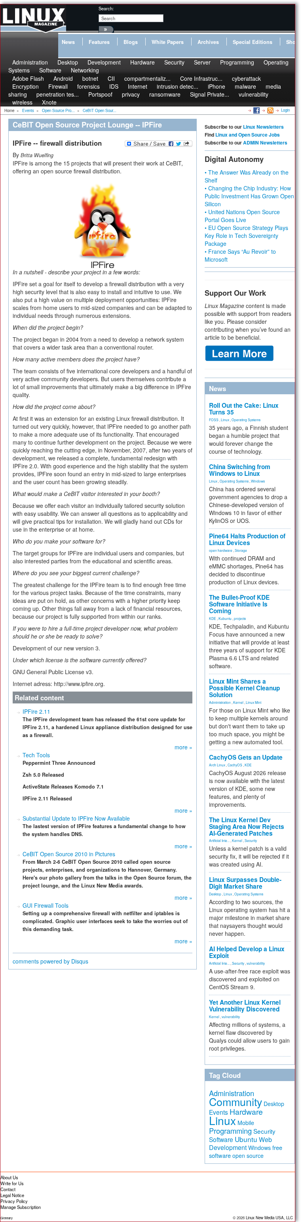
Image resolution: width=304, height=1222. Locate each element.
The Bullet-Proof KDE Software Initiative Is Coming (239, 604)
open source (248, 1155)
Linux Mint (253, 702)
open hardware (220, 550)
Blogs (131, 42)
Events (218, 1112)
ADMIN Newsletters (265, 142)
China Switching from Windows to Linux (239, 470)
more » (183, 747)
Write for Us (12, 1183)
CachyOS (235, 764)
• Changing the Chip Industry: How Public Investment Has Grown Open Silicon (249, 196)
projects (240, 618)
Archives (208, 42)
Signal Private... (209, 94)
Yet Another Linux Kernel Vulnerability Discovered (245, 1005)
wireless (22, 102)
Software (50, 70)
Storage (241, 550)
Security (174, 62)
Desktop (215, 893)
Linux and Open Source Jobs (247, 134)
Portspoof (100, 94)
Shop (292, 42)
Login (285, 110)
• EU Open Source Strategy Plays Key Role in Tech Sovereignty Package (246, 235)
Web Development (240, 1143)
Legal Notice (12, 1195)
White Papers (168, 42)
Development (104, 62)
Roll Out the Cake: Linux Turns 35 (244, 408)
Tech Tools (36, 755)
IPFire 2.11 (36, 711)
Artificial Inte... (219, 840)
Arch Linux (217, 764)
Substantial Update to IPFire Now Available (76, 818)
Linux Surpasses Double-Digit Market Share (245, 883)
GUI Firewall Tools (45, 905)
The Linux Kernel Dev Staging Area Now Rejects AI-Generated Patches (246, 826)
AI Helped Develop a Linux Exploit (247, 952)
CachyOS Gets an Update (246, 757)
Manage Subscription (20, 1207)
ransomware (164, 94)
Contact (7, 1189)
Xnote (49, 102)
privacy (131, 94)
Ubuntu (246, 1139)
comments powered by (50, 961)
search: (106, 8)
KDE (212, 618)
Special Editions (252, 42)
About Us (9, 1177)
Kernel (238, 702)
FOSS (213, 419)
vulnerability (253, 94)
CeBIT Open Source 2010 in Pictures (69, 854)
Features (99, 42)
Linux (225, 419)
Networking (85, 70)
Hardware (142, 62)
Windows (258, 481)
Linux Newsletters (263, 126)
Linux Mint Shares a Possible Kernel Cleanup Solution (244, 688)
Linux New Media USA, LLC (269, 1217)
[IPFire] (102, 223)
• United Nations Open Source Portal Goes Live (242, 216)
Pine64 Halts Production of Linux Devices (247, 539)
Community (235, 1101)
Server (202, 62)
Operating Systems (246, 419)
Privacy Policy (14, 1201)
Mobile (246, 1123)
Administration (220, 702)
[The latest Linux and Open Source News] (270, 110)
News (68, 42)
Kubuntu (225, 618)
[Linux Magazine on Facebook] (256, 110)
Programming (237, 62)
